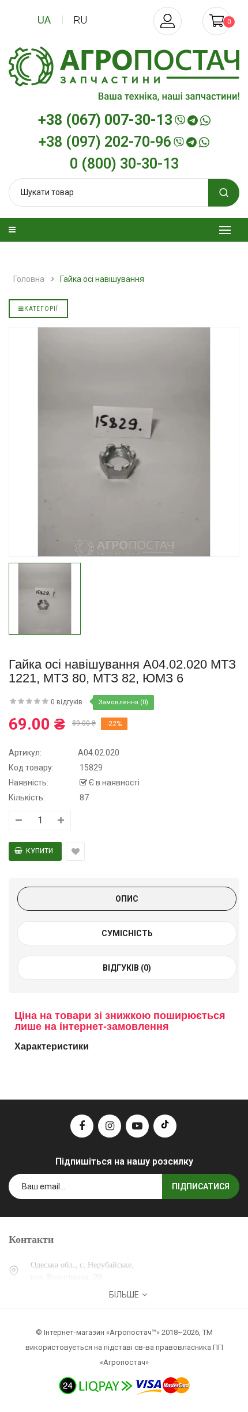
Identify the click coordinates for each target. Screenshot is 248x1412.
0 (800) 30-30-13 (124, 164)
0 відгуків (66, 702)
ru (80, 20)
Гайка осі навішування (102, 279)
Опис (126, 898)
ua (44, 20)
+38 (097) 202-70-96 (105, 142)
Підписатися (201, 1186)
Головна (28, 279)
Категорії (41, 309)
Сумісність (127, 933)
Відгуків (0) (127, 967)
